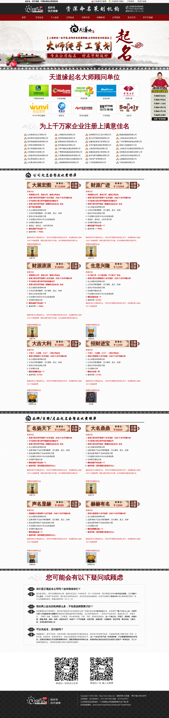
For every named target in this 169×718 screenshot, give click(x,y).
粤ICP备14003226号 (138, 696)
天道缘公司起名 (160, 100)
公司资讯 (116, 17)
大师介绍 (85, 17)
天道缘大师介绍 (160, 107)
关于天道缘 (148, 17)
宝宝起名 (39, 17)
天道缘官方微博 (100, 1)
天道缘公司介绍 (160, 111)
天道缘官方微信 (117, 1)
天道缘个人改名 (160, 103)
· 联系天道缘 (141, 1)
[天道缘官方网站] (34, 13)
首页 (24, 17)
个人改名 (55, 17)
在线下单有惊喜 (160, 119)
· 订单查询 (130, 1)
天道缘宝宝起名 (160, 96)
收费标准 (101, 17)
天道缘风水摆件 (160, 115)
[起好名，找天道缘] (42, 705)
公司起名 (70, 17)
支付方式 (131, 17)
